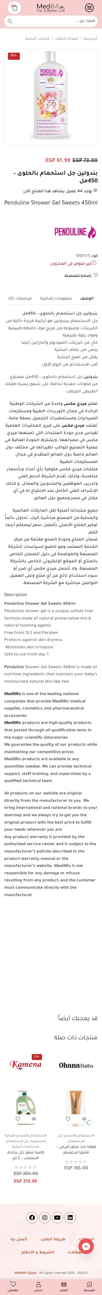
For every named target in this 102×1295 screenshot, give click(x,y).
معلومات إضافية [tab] (56, 299)
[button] (88, 1123)
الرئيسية (90, 39)
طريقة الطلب (53, 1240)
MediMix (12, 694)
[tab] (87, 299)
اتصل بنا (19, 1240)
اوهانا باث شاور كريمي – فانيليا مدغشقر (76, 1150)
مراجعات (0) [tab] (20, 299)
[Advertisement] (51, 961)
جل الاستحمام (18, 1142)
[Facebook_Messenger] (86, 1246)
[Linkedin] (70, 1217)
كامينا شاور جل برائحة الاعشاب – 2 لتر (25, 1156)
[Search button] (10, 21)
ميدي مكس (75, 404)
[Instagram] (44, 1217)
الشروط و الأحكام (38, 1253)
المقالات (75, 1253)
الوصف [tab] (87, 299)
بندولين (91, 377)
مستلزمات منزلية (25, 1147)
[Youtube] (57, 1217)
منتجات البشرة (37, 39)
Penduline (14, 667)
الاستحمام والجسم (79, 1136)
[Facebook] (32, 1217)
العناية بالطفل (66, 39)
